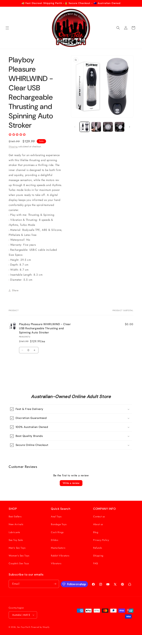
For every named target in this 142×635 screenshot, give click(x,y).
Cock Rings (57, 532)
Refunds (97, 548)
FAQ (95, 563)
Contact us (99, 516)
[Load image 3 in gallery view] (108, 127)
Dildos (54, 540)
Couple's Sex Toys (19, 563)
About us (98, 524)
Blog (95, 532)
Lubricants (14, 532)
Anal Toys (56, 516)
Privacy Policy (101, 540)
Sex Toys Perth (23, 627)
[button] (7, 28)
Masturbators (58, 548)
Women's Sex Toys (19, 555)
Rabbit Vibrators (60, 555)
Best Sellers (15, 516)
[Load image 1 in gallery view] (84, 127)
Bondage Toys (58, 524)
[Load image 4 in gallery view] (120, 127)
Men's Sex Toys (17, 548)
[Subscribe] (55, 584)
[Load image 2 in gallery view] (96, 127)
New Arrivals (16, 524)
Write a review (71, 483)
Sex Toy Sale (16, 540)
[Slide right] (129, 127)
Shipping (13, 146)
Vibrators (56, 563)
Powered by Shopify (40, 627)
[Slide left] (75, 127)
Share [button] (15, 290)
